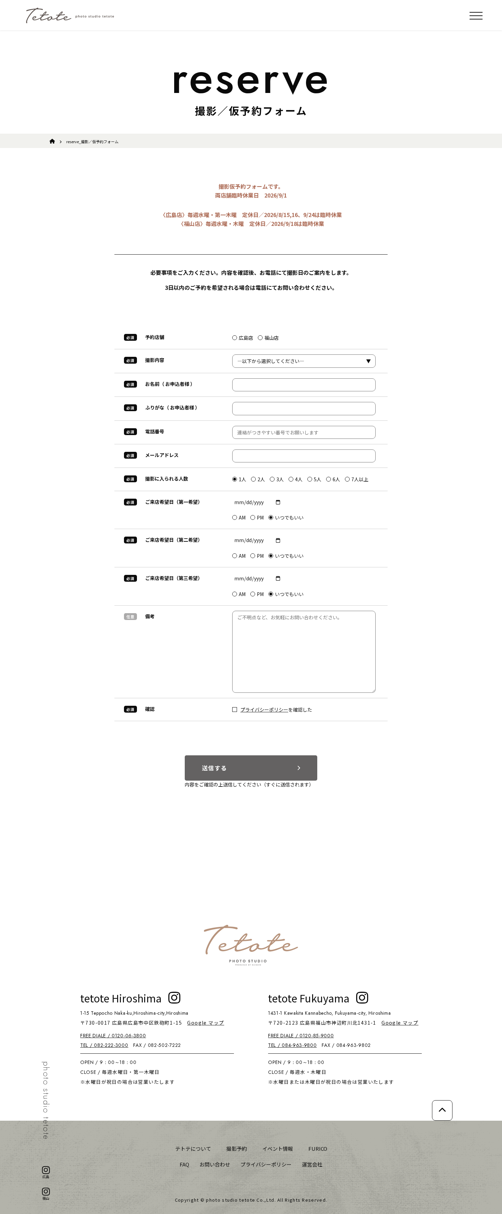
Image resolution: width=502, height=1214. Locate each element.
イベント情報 (277, 1148)
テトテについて (193, 1148)
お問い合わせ (214, 1164)
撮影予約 (236, 1148)
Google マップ (205, 1022)
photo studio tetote (46, 1100)
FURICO (317, 1148)
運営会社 (312, 1164)
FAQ (184, 1164)
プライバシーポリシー (264, 709)
